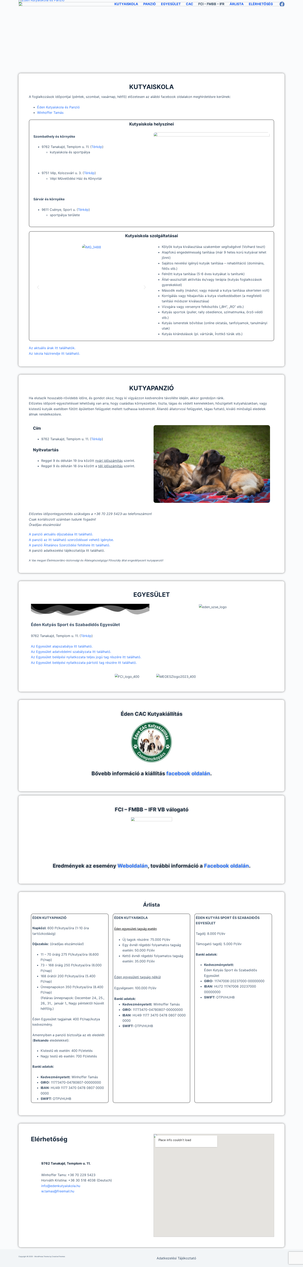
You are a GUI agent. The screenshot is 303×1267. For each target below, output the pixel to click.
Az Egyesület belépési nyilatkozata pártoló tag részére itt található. (84, 662)
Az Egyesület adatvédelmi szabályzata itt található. (71, 652)
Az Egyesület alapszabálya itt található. (62, 646)
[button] (38, 287)
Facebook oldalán (226, 866)
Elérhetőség (261, 4)
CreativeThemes (58, 1256)
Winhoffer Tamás (50, 112)
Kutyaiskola (126, 4)
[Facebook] (282, 4)
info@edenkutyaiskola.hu (60, 1186)
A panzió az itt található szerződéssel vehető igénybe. (71, 540)
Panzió (149, 4)
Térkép (97, 147)
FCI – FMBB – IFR (211, 4)
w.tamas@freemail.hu (57, 1191)
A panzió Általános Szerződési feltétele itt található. (69, 545)
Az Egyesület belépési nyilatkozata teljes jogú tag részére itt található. (86, 657)
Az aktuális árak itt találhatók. (52, 348)
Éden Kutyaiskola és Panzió (58, 107)
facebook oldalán (188, 773)
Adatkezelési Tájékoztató (176, 1258)
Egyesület (171, 4)
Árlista (237, 4)
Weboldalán (132, 866)
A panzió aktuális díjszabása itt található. (61, 534)
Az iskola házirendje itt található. (54, 353)
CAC (189, 4)
